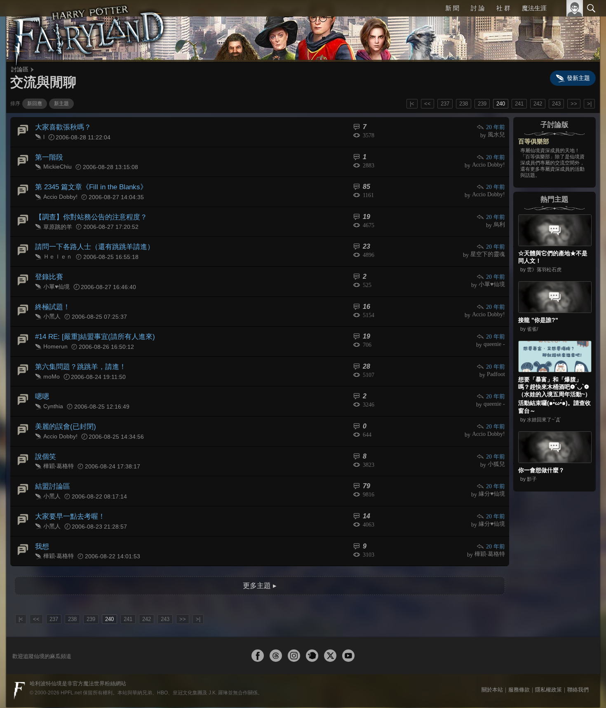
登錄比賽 (48, 269)
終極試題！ (51, 297)
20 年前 (496, 127)
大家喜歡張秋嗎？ (61, 126)
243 (556, 104)
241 (519, 104)
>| (589, 104)
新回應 (34, 103)
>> (574, 104)
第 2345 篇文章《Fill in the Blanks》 (88, 183)
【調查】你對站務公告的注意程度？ (88, 212)
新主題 (61, 103)
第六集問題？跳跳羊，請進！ (78, 355)
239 (482, 104)
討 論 (479, 8)
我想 (41, 526)
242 (537, 104)
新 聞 (453, 8)
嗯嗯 (41, 383)
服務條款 (519, 668)
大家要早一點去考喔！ (68, 497)
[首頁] (88, 31)
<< (427, 104)
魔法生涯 (534, 8)
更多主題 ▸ (259, 564)
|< (412, 104)
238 (463, 104)
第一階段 (48, 155)
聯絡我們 (578, 668)
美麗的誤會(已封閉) (63, 412)
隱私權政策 (548, 668)
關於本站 (492, 668)
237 (445, 104)
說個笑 (45, 441)
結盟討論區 (51, 469)
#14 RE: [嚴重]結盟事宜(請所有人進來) (91, 326)
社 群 (504, 8)
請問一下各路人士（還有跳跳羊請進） (91, 241)
